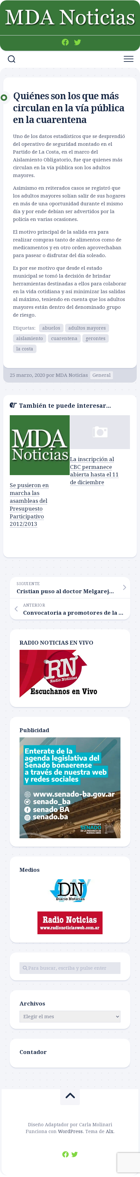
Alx (109, 1131)
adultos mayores (87, 328)
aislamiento (29, 338)
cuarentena (64, 338)
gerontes (95, 338)
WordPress (70, 1131)
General (101, 375)
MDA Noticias (72, 375)
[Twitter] (77, 42)
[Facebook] (65, 42)
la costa (24, 348)
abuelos (51, 328)
